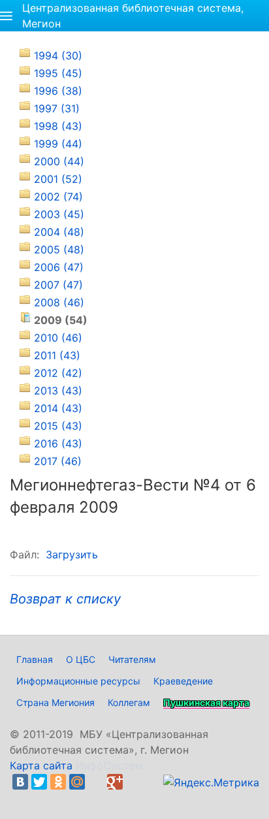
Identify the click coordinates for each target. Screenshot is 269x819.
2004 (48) (59, 231)
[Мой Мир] (77, 782)
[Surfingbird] (23, 797)
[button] (6, 15)
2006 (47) (59, 267)
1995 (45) (58, 73)
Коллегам (129, 702)
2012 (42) (58, 372)
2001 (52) (58, 178)
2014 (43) (58, 408)
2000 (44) (59, 161)
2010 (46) (58, 337)
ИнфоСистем (109, 765)
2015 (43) (58, 425)
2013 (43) (58, 390)
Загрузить (72, 554)
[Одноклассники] (58, 782)
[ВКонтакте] (20, 782)
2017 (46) (58, 461)
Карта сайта (41, 765)
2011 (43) (57, 355)
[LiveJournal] (96, 782)
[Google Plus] (115, 782)
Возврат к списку (65, 599)
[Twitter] (39, 782)
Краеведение (183, 680)
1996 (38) (58, 90)
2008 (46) (59, 302)
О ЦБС (80, 659)
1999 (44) (58, 143)
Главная (34, 659)
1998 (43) (58, 126)
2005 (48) (59, 249)
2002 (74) (58, 196)
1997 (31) (57, 108)
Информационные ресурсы (78, 680)
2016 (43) (58, 443)
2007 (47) (58, 284)
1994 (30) (58, 55)
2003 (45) (59, 214)
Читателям (132, 659)
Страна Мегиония (55, 702)
